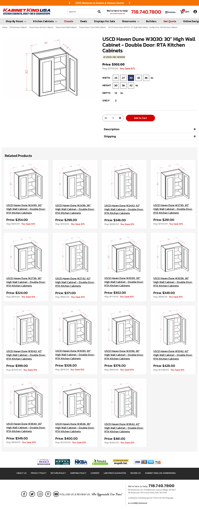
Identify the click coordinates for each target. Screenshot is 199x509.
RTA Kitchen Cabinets (18, 27)
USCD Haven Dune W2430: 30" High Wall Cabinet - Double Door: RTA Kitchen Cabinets (26, 209)
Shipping (110, 136)
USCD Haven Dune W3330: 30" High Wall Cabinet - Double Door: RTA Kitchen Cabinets (75, 354)
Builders (151, 21)
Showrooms (129, 21)
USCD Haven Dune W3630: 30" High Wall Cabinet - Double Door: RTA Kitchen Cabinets (26, 427)
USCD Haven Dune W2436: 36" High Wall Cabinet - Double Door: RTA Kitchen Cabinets (75, 209)
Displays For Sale (104, 21)
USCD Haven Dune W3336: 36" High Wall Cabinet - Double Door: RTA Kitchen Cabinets (124, 354)
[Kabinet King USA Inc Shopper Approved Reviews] (170, 12)
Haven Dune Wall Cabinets (66, 27)
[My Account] (195, 12)
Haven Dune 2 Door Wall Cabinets (92, 27)
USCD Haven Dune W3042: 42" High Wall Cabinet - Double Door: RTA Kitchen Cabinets (26, 355)
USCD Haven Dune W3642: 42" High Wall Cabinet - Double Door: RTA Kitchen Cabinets (124, 427)
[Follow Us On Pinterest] (48, 493)
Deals (83, 21)
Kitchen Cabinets (43, 21)
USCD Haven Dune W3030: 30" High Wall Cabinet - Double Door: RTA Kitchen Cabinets (124, 282)
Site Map (165, 498)
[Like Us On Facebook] (24, 493)
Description (111, 129)
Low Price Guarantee (115, 473)
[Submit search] (99, 11)
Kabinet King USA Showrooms (160, 473)
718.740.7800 (146, 11)
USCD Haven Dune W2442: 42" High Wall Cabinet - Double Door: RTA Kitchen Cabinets (124, 209)
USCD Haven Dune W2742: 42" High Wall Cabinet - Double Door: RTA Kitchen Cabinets (75, 282)
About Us (21, 473)
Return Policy (58, 473)
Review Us (135, 473)
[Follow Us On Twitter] (32, 493)
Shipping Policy (78, 473)
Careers (95, 473)
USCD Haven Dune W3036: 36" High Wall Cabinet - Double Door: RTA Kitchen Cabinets (173, 282)
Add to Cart (140, 118)
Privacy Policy (38, 473)
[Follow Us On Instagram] (40, 493)
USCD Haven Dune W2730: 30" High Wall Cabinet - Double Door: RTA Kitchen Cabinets (173, 209)
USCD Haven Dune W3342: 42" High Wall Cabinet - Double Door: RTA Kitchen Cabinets (173, 355)
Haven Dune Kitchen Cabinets (41, 27)
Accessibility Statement (137, 503)
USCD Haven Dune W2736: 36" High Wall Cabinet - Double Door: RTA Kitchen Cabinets (26, 282)
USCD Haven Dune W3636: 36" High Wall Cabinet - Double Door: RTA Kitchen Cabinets (75, 427)
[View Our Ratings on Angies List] (121, 462)
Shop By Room (14, 21)
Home (4, 27)
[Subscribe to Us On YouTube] (56, 493)
